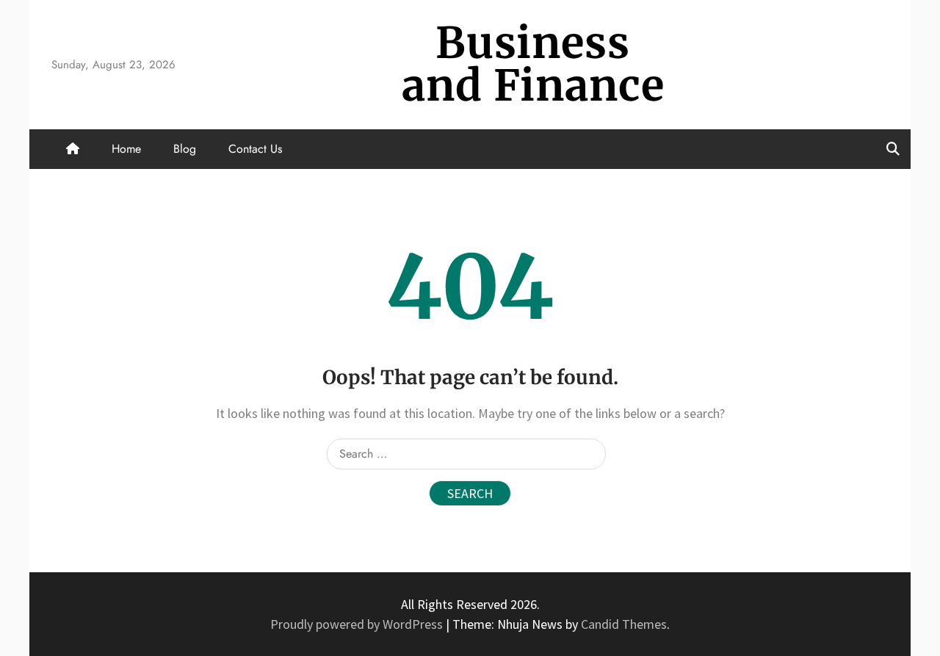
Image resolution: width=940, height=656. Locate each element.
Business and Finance (533, 64)
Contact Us (255, 148)
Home (126, 148)
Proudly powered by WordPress (358, 624)
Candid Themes (624, 624)
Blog (184, 148)
